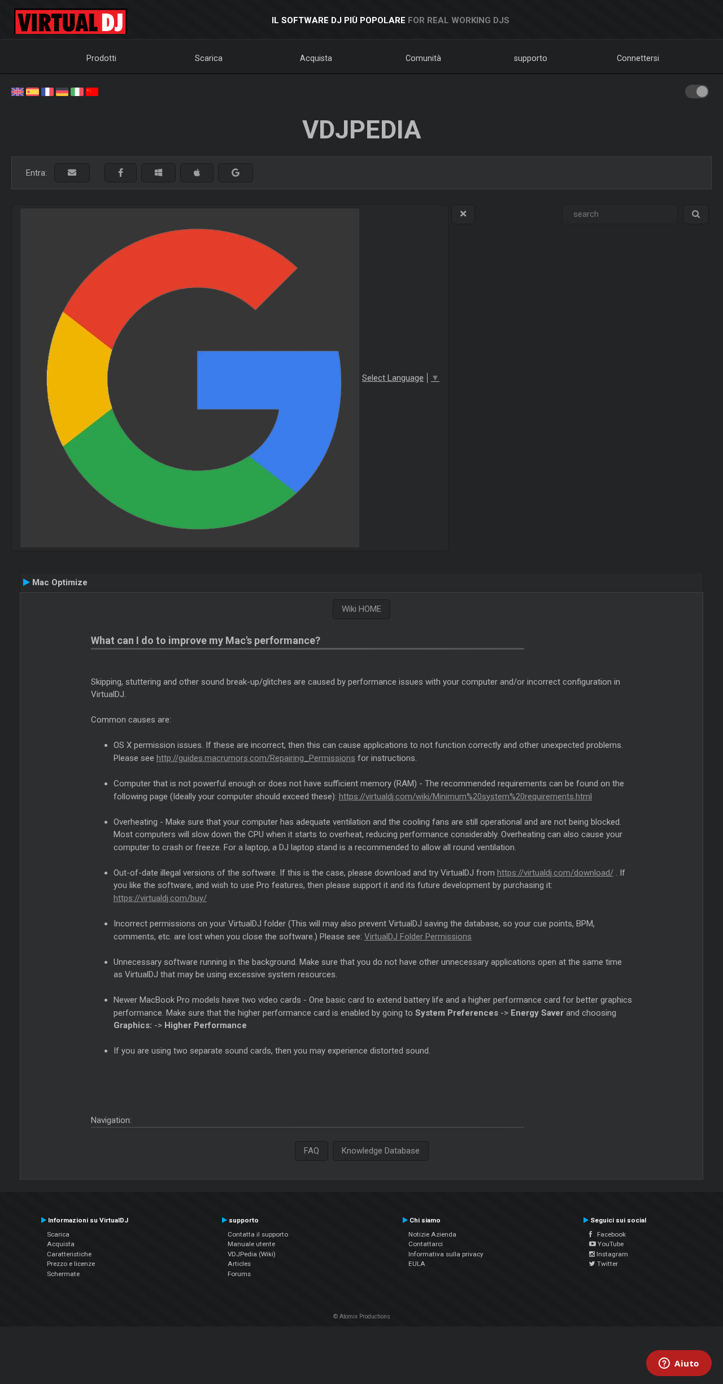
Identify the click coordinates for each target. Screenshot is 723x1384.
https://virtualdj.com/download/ (555, 873)
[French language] (47, 91)
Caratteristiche (69, 1254)
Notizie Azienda (432, 1234)
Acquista (316, 58)
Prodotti (101, 58)
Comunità (423, 58)
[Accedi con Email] (72, 173)
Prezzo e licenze (71, 1264)
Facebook (609, 1234)
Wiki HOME (361, 609)
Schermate (63, 1274)
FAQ (311, 1151)
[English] (17, 91)
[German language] (62, 91)
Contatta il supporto (258, 1234)
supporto (530, 58)
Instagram (611, 1254)
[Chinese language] (92, 91)
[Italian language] (77, 91)
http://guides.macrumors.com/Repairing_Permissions (255, 758)
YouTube (610, 1244)
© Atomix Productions (361, 1316)
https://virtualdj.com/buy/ (160, 898)
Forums (239, 1274)
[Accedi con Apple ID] (197, 173)
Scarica (209, 58)
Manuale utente (251, 1244)
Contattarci (425, 1244)
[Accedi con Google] (235, 173)
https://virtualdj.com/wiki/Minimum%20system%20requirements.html (465, 796)
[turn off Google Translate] (463, 214)
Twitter (606, 1264)
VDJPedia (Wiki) (252, 1254)
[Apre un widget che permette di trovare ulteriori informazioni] (679, 1364)
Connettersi (638, 58)
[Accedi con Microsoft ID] (158, 173)
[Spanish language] (32, 91)
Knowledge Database (381, 1151)
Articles (239, 1264)
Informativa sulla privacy (446, 1254)
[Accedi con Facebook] (120, 173)
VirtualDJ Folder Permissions (418, 937)
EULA (416, 1264)
